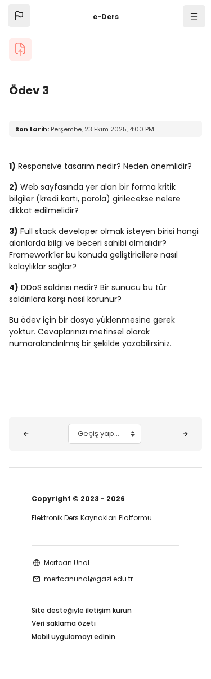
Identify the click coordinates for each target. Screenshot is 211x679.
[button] (19, 15)
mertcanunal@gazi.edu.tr (88, 579)
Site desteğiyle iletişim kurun (82, 610)
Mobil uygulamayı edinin (73, 636)
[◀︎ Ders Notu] (26, 434)
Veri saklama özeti (64, 623)
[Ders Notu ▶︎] (185, 434)
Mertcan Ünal (66, 562)
